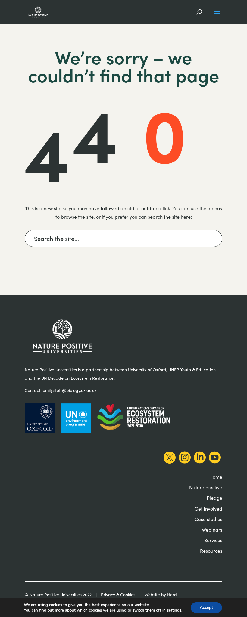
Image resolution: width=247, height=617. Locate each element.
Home (215, 477)
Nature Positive (205, 487)
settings (174, 610)
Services (213, 540)
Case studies (208, 519)
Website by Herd (161, 594)
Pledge (214, 498)
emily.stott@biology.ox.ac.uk (70, 390)
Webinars (212, 529)
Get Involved (208, 508)
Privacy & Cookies (118, 594)
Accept (206, 607)
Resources (211, 551)
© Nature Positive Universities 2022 (58, 594)
